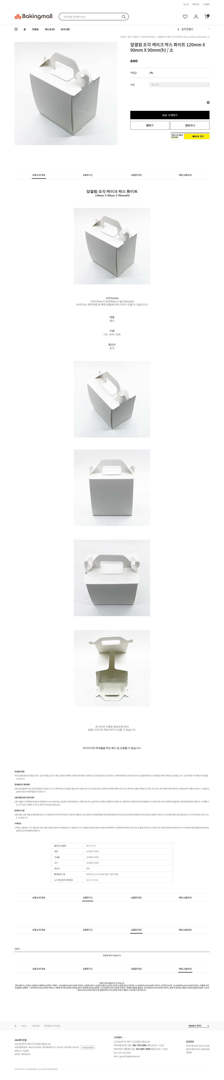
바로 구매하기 (170, 115)
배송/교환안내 (185, 174)
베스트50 (50, 29)
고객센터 (206, 4)
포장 (129, 36)
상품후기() (87, 174)
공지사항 (65, 29)
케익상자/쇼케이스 (149, 36)
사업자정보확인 (88, 1047)
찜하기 (149, 125)
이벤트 (35, 29)
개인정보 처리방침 (52, 1025)
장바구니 (190, 125)
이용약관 (35, 1025)
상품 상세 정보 (38, 174)
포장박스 (136, 36)
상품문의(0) (136, 174)
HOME (122, 36)
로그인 (185, 4)
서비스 (24, 1025)
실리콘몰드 (187, 29)
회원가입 (195, 4)
